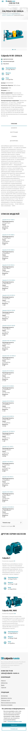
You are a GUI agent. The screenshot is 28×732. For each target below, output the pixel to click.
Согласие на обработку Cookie (14, 721)
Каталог (9, 13)
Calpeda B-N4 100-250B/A (9, 340)
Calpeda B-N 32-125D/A (8, 219)
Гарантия (3, 687)
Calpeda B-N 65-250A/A (8, 265)
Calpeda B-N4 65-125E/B (8, 310)
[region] (14, 719)
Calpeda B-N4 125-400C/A (9, 356)
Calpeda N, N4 (10, 15)
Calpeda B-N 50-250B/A (8, 250)
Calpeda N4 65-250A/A (8, 401)
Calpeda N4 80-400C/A (8, 416)
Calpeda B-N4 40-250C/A (8, 295)
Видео (2, 685)
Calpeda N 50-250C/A (7, 476)
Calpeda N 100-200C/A (8, 507)
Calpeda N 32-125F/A (7, 446)
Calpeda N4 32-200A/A (8, 371)
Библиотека (4, 683)
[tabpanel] (14, 35)
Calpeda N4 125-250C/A (8, 431)
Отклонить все (14, 729)
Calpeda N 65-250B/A (7, 492)
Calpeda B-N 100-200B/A (8, 280)
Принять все (14, 725)
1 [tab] (12, 49)
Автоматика (4, 696)
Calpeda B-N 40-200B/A (8, 235)
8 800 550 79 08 (14, 3)
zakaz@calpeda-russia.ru (14, 5)
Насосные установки (6, 705)
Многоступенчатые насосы (8, 702)
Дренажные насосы (6, 698)
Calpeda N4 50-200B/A (8, 386)
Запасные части (5, 700)
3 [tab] (15, 49)
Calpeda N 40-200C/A (7, 461)
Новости (3, 680)
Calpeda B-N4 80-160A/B (8, 325)
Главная (4, 13)
